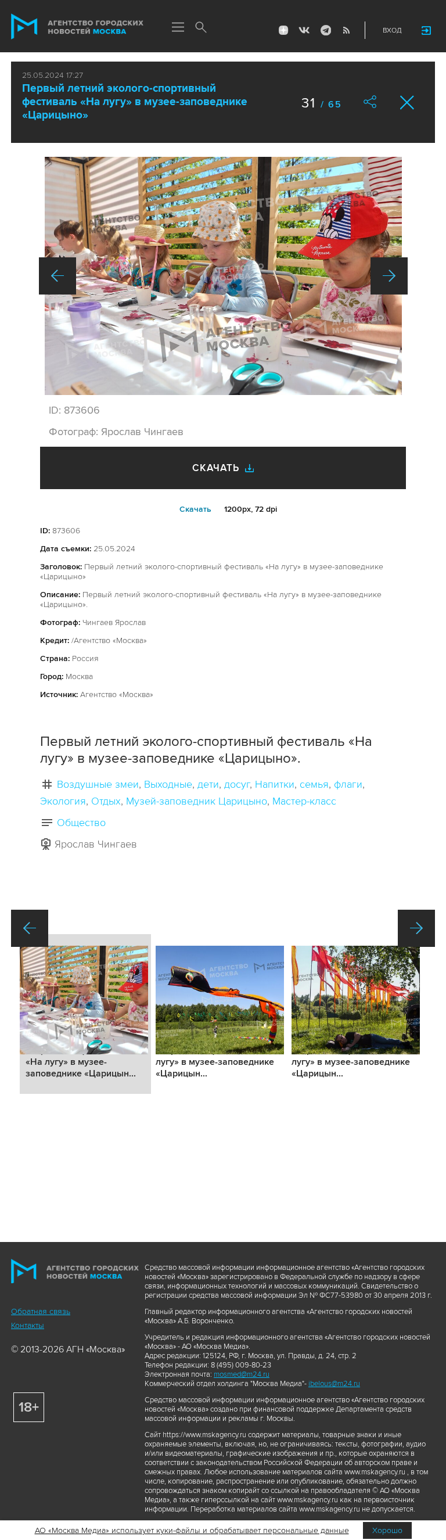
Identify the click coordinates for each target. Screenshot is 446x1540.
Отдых (106, 801)
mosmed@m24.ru (241, 1374)
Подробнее (85, 1014)
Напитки (274, 784)
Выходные (168, 784)
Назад (57, 276)
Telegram (325, 30)
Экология (63, 801)
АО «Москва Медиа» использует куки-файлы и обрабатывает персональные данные (192, 1530)
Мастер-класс (304, 801)
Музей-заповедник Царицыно (196, 801)
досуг (237, 784)
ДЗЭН (283, 30)
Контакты (27, 1325)
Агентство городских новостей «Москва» (77, 26)
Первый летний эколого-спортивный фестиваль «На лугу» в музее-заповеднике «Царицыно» (134, 102)
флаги (348, 784)
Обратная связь (40, 1311)
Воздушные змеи (98, 784)
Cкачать (195, 509)
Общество (81, 822)
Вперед (389, 276)
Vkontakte (304, 30)
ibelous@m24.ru (334, 1383)
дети (208, 784)
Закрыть (407, 102)
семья (314, 784)
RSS (346, 30)
